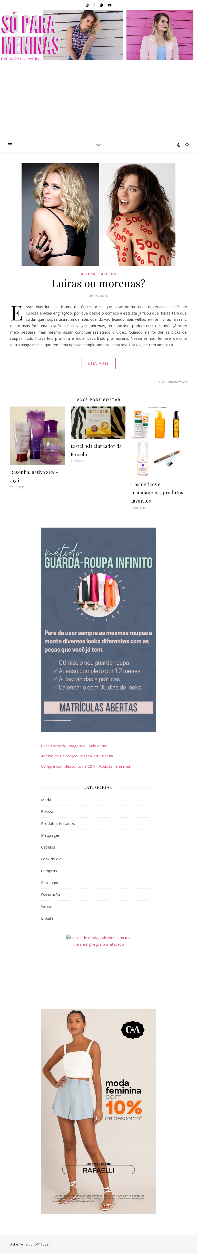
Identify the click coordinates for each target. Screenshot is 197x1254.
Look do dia (51, 858)
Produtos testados (58, 823)
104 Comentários (172, 381)
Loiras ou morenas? (98, 283)
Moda (46, 799)
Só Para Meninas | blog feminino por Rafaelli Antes (98, 35)
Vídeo (46, 906)
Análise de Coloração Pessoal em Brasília (77, 755)
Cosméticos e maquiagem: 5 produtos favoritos (157, 492)
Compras (49, 870)
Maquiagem (51, 835)
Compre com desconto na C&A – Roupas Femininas (86, 766)
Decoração (50, 894)
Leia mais (98, 363)
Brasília (47, 918)
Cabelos (107, 274)
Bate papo (50, 882)
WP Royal (42, 1244)
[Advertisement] (98, 98)
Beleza (88, 274)
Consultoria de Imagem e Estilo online (74, 745)
